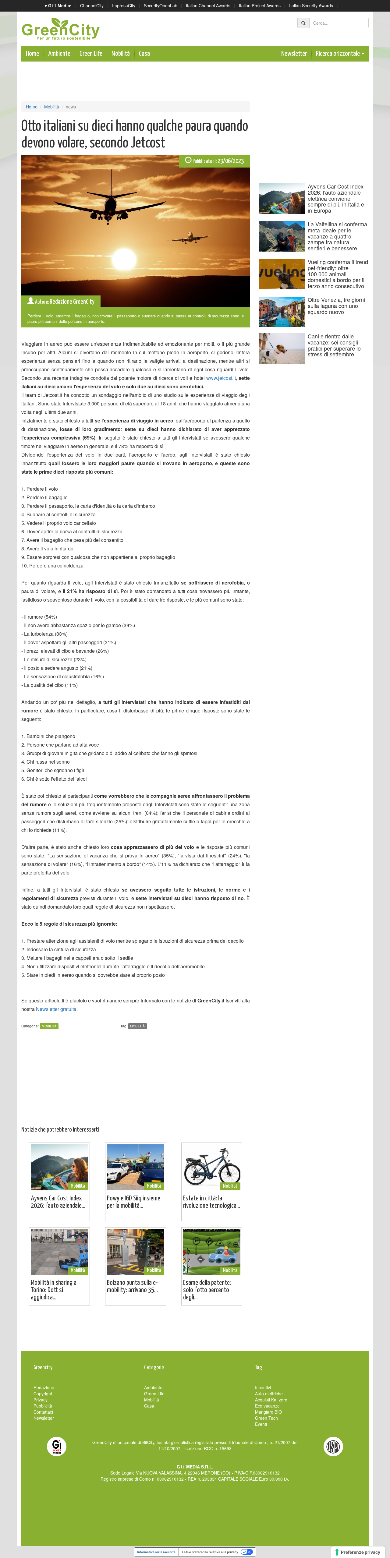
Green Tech (266, 1418)
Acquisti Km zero (271, 1400)
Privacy (41, 1400)
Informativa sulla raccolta (156, 1552)
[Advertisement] (195, 1331)
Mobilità (121, 53)
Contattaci (43, 1412)
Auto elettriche (269, 1393)
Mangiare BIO (268, 1412)
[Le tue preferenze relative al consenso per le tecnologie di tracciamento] (358, 1552)
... (343, 5)
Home (32, 53)
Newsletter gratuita (56, 1008)
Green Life (91, 53)
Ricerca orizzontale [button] (338, 53)
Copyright (43, 1393)
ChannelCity (92, 5)
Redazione (44, 1387)
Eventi (261, 1424)
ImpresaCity (123, 5)
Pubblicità (43, 1406)
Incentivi (263, 1387)
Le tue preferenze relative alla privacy (210, 1552)
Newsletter (294, 53)
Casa (144, 53)
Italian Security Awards (311, 5)
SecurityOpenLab (160, 5)
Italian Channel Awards (208, 5)
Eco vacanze (267, 1406)
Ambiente (59, 53)
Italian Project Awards (260, 5)
